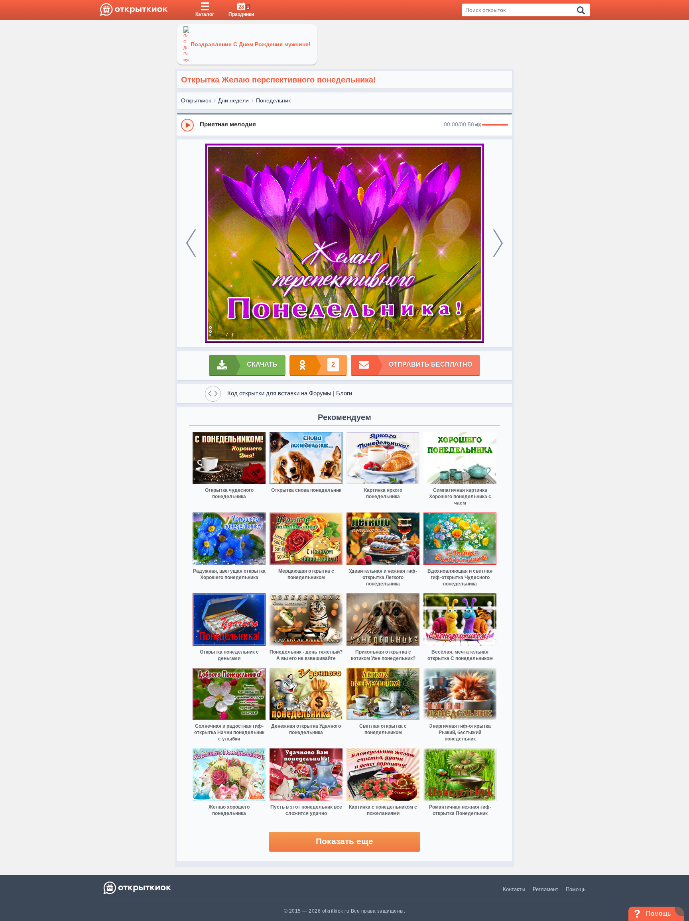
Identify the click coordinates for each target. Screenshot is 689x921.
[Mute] (478, 125)
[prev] (191, 243)
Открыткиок (196, 100)
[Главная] (133, 10)
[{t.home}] (137, 888)
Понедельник (273, 100)
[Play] (187, 125)
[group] (344, 124)
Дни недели (233, 100)
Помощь (576, 889)
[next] (498, 243)
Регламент (545, 889)
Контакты (514, 889)
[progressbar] (495, 125)
